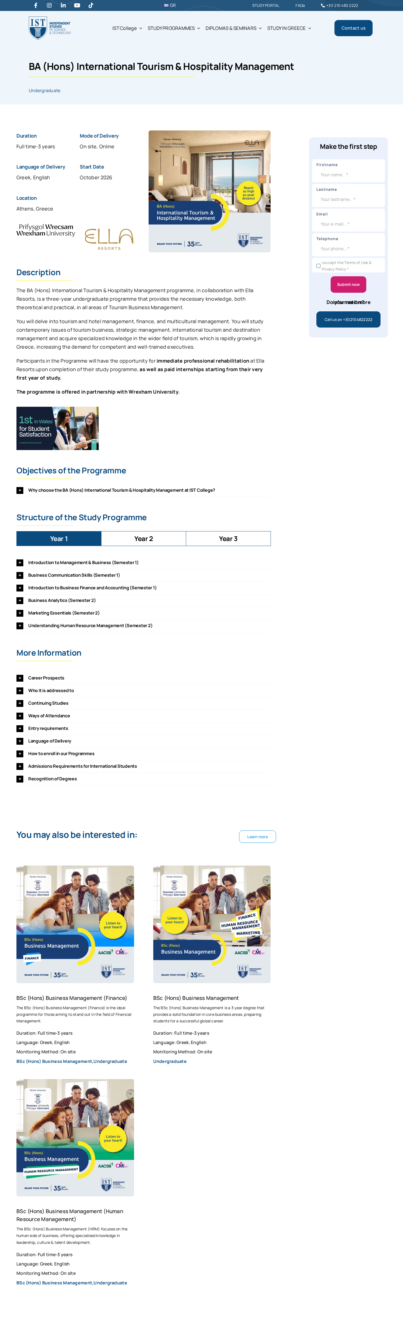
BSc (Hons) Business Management (196, 997)
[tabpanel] (143, 594)
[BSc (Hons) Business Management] (212, 869)
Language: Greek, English (43, 1042)
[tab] (58, 538)
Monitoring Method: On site (46, 1052)
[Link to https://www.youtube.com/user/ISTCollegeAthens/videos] (77, 5)
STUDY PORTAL (266, 5)
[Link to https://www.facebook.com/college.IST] (36, 5)
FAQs (300, 5)
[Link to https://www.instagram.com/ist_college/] (49, 5)
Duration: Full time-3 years (44, 1033)
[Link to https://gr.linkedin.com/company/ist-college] (63, 5)
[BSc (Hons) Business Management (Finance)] (75, 869)
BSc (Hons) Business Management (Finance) (71, 997)
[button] (143, 490)
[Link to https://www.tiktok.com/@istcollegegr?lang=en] (91, 5)
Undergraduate (45, 90)
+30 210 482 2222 (342, 5)
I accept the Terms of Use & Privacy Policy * (346, 266)
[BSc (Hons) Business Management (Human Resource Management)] (75, 1083)
